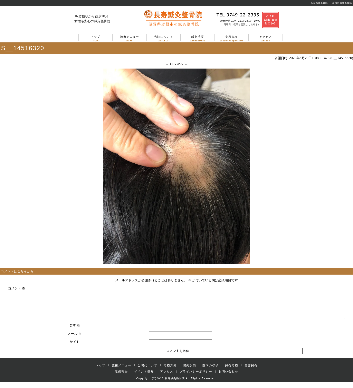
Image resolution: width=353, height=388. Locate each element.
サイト (74, 342)
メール (75, 333)
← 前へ (171, 63)
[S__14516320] (176, 263)
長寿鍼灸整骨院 (175, 378)
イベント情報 (144, 371)
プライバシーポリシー (196, 371)
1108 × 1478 (321, 58)
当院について (163, 38)
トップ (95, 38)
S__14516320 (341, 58)
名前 (74, 325)
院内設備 (189, 365)
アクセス (265, 38)
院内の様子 (210, 365)
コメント (16, 288)
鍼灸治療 (197, 38)
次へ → (182, 63)
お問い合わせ (228, 371)
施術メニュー (129, 38)
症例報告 (121, 371)
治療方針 (170, 365)
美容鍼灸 (232, 38)
